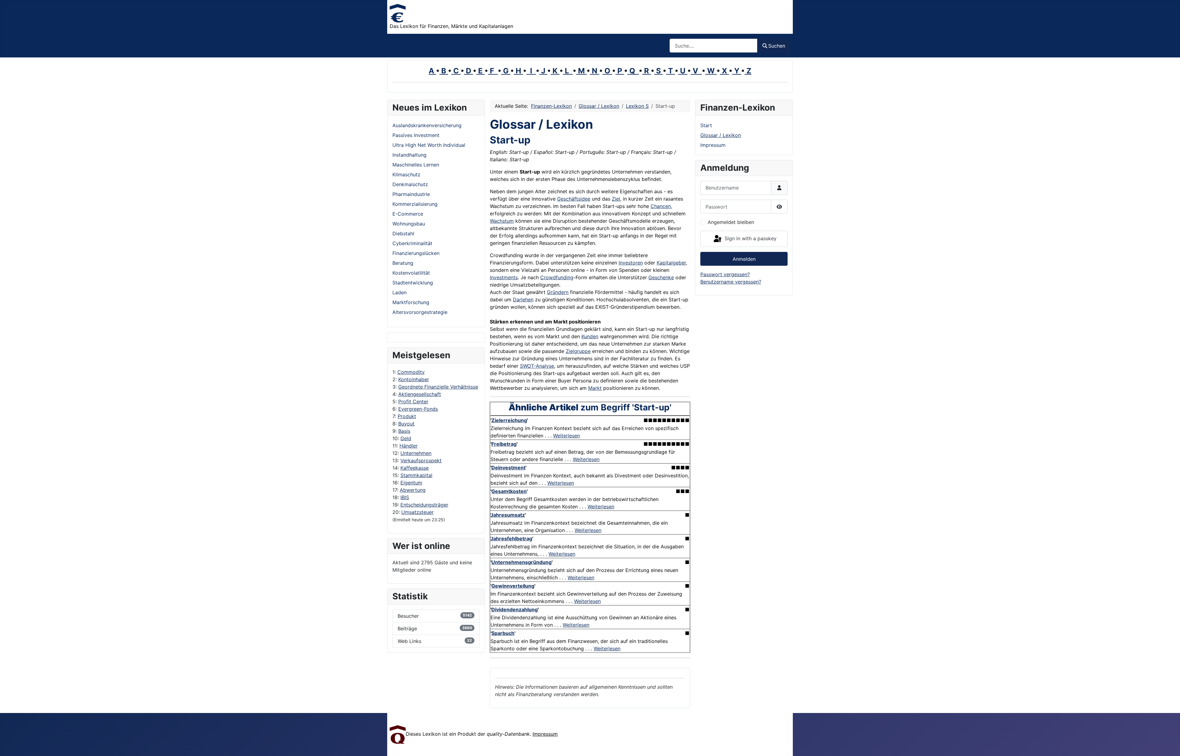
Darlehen (523, 299)
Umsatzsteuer (417, 512)
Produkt (407, 416)
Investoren (631, 263)
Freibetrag (504, 444)
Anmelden (744, 259)
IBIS (404, 497)
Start (706, 125)
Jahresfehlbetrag (511, 538)
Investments (504, 277)
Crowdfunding (556, 277)
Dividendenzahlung (514, 609)
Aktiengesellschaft (419, 394)
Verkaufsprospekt (421, 460)
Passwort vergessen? (725, 274)
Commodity (411, 372)
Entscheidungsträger (424, 505)
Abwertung (413, 490)
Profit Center (413, 401)
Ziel (616, 199)
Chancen (661, 206)
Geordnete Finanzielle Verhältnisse (438, 387)
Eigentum (411, 483)
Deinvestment (508, 467)
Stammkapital (416, 475)
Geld (405, 438)
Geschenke (661, 277)
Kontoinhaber (413, 379)
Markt (595, 388)
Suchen (776, 46)
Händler (408, 446)
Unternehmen (415, 453)
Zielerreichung (509, 420)
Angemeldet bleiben (731, 222)
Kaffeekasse (414, 468)
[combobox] (713, 46)
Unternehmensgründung (521, 562)
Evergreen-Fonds (418, 409)
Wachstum (502, 221)
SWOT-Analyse (537, 366)
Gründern (557, 292)
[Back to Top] (1169, 744)
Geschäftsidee (573, 199)
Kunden (589, 336)
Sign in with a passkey (750, 238)
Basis (404, 431)
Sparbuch (502, 633)
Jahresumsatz (507, 515)
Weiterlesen (566, 436)
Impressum (713, 145)
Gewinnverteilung (512, 586)
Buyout (406, 424)
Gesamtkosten (509, 491)
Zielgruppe (578, 351)
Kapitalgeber (671, 263)
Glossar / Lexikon (720, 135)
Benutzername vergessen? (730, 282)
